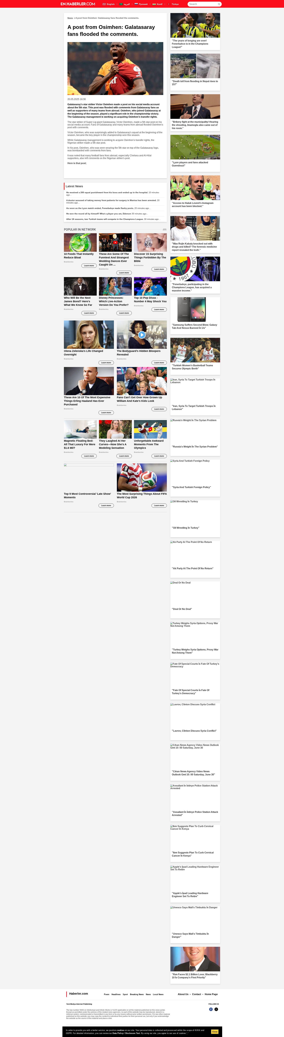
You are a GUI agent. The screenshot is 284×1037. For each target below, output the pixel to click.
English (110, 4)
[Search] (219, 4)
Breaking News (137, 994)
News (148, 994)
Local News (158, 994)
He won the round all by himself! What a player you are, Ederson (107, 213)
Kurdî (159, 4)
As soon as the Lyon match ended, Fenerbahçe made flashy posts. (108, 208)
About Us (183, 994)
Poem (106, 994)
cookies (120, 1030)
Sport (125, 994)
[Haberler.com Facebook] (211, 1011)
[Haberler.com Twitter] (216, 1011)
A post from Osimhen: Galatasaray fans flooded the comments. (103, 18)
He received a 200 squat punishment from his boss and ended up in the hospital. (112, 193)
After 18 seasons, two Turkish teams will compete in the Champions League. (113, 219)
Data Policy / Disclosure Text (126, 1033)
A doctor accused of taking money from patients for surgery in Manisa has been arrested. (112, 201)
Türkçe (175, 4)
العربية (126, 4)
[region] (142, 1031)
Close (214, 1032)
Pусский (143, 4)
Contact (196, 994)
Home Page (211, 994)
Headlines (116, 994)
